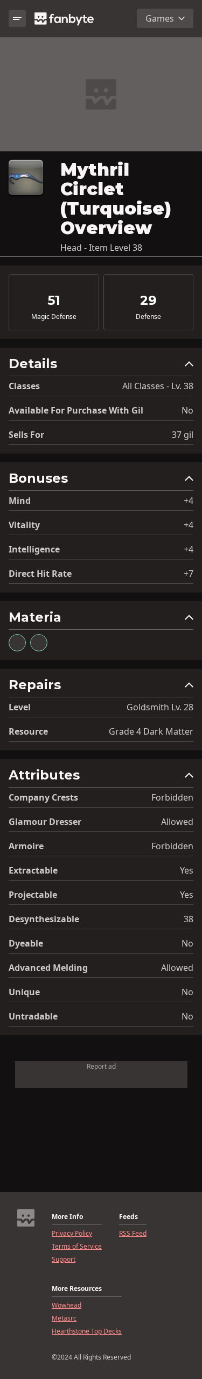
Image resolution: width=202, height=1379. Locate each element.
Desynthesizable (44, 919)
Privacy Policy (72, 1233)
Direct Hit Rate (40, 573)
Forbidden (172, 797)
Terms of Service (77, 1246)
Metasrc (64, 1318)
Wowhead (66, 1305)
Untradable (33, 1016)
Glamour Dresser (45, 821)
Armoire (26, 846)
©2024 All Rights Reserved (91, 1357)
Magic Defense (53, 316)
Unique (24, 992)
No (187, 410)
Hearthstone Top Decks (87, 1331)
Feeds (128, 1217)
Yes (186, 870)
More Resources (77, 1288)
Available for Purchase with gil (76, 410)
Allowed (177, 821)
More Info (67, 1217)
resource (28, 731)
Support (63, 1259)
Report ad (101, 1066)
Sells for (26, 434)
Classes (24, 386)
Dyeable (26, 943)
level (20, 707)
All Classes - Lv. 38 (157, 386)
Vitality (24, 524)
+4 (188, 500)
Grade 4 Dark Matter (151, 731)
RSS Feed (133, 1233)
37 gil (182, 434)
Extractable (33, 870)
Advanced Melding (48, 967)
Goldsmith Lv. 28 (160, 707)
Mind (20, 500)
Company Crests (43, 797)
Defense (148, 316)
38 (188, 919)
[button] (101, 366)
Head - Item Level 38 (101, 247)
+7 (188, 573)
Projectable (33, 894)
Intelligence (34, 549)
